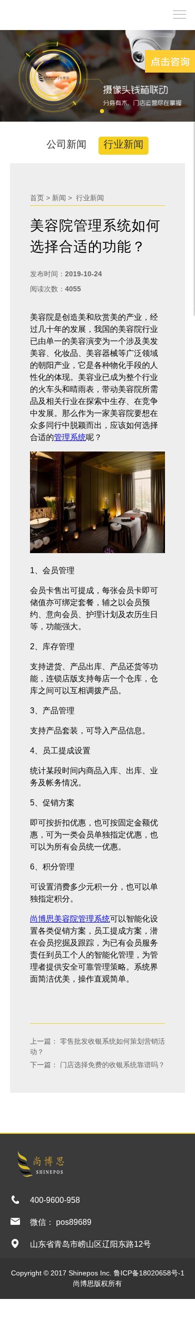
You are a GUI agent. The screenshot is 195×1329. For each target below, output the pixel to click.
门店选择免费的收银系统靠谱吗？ (111, 1065)
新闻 (59, 198)
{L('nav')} (177, 14)
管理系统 (70, 437)
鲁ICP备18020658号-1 (149, 1273)
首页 (37, 198)
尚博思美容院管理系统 (70, 919)
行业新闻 (124, 144)
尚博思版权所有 (97, 1283)
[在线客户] (170, 61)
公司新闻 (66, 144)
